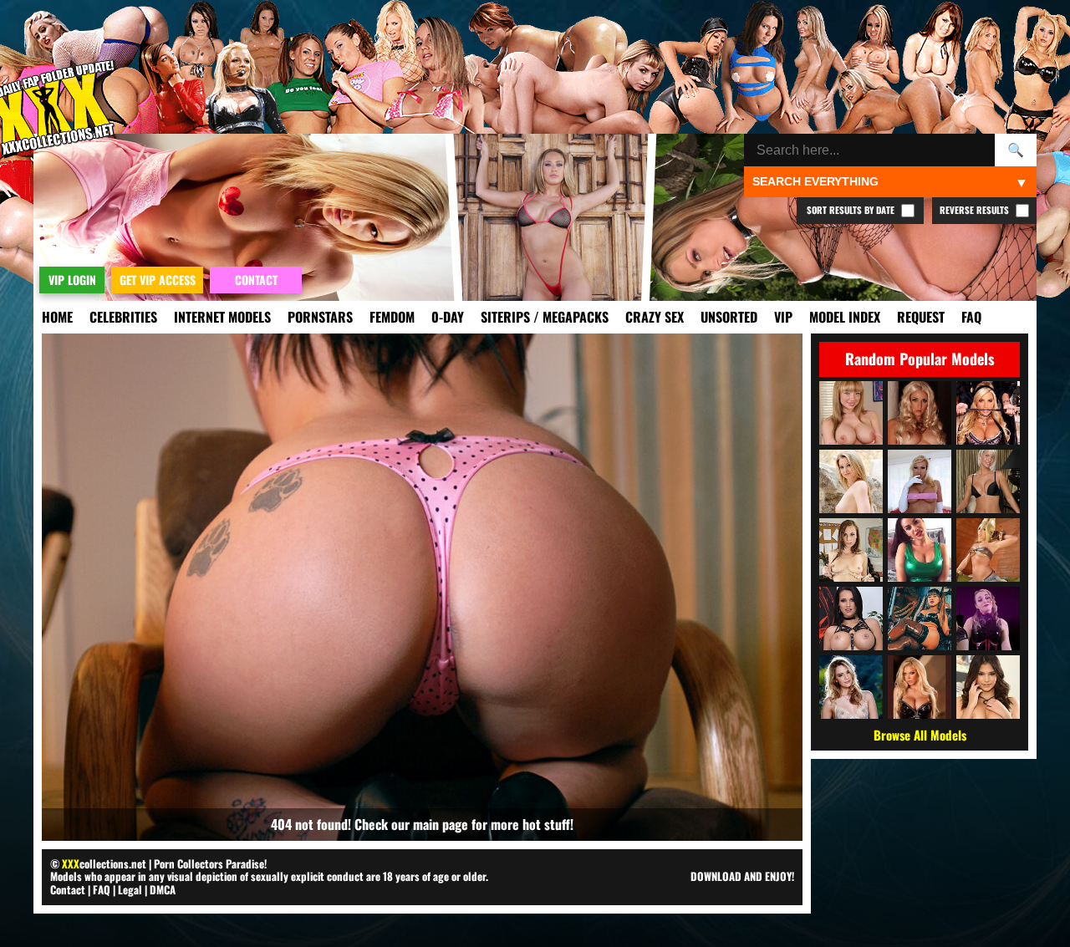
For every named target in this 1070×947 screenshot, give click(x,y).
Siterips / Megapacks (545, 317)
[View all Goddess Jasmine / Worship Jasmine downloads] (919, 550)
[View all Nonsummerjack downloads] (988, 550)
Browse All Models (920, 735)
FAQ (971, 317)
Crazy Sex (654, 317)
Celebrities (123, 317)
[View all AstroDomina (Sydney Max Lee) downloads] (919, 618)
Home (57, 317)
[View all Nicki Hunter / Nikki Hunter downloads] (919, 481)
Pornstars (320, 317)
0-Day (447, 317)
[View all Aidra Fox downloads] (851, 550)
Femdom (392, 317)
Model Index (844, 317)
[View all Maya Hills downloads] (851, 413)
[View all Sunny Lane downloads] (851, 481)
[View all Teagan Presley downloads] (988, 413)
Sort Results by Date (852, 209)
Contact (67, 889)
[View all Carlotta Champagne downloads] (919, 413)
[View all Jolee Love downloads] (851, 618)
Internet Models (222, 317)
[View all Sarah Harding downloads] (988, 481)
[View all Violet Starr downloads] (988, 687)
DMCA (163, 889)
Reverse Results (975, 209)
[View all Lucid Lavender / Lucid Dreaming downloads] (988, 618)
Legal (130, 889)
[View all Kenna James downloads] (851, 687)
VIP (783, 317)
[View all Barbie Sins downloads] (919, 687)
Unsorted (729, 317)
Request (921, 317)
